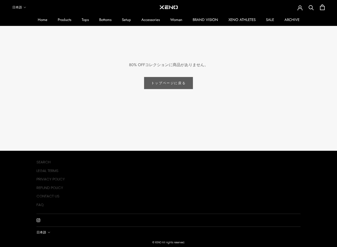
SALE (270, 19)
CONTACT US (48, 196)
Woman (176, 19)
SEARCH (44, 162)
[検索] (311, 7)
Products (64, 19)
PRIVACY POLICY (51, 179)
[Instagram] (38, 220)
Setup (126, 19)
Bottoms (105, 19)
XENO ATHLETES (242, 19)
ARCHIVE (292, 19)
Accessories (150, 19)
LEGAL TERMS (47, 170)
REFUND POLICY (50, 187)
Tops (85, 19)
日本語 (17, 7)
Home (42, 19)
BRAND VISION (205, 19)
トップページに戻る (168, 83)
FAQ (40, 204)
